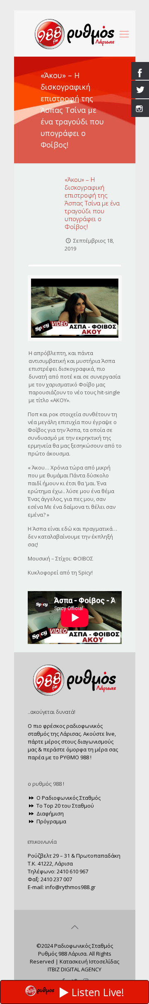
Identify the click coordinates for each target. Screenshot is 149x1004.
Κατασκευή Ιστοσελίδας (89, 961)
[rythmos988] (75, 33)
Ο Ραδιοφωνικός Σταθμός (68, 797)
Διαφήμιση (49, 813)
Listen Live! (98, 992)
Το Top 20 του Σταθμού (64, 805)
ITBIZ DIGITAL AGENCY (74, 969)
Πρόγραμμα (50, 821)
